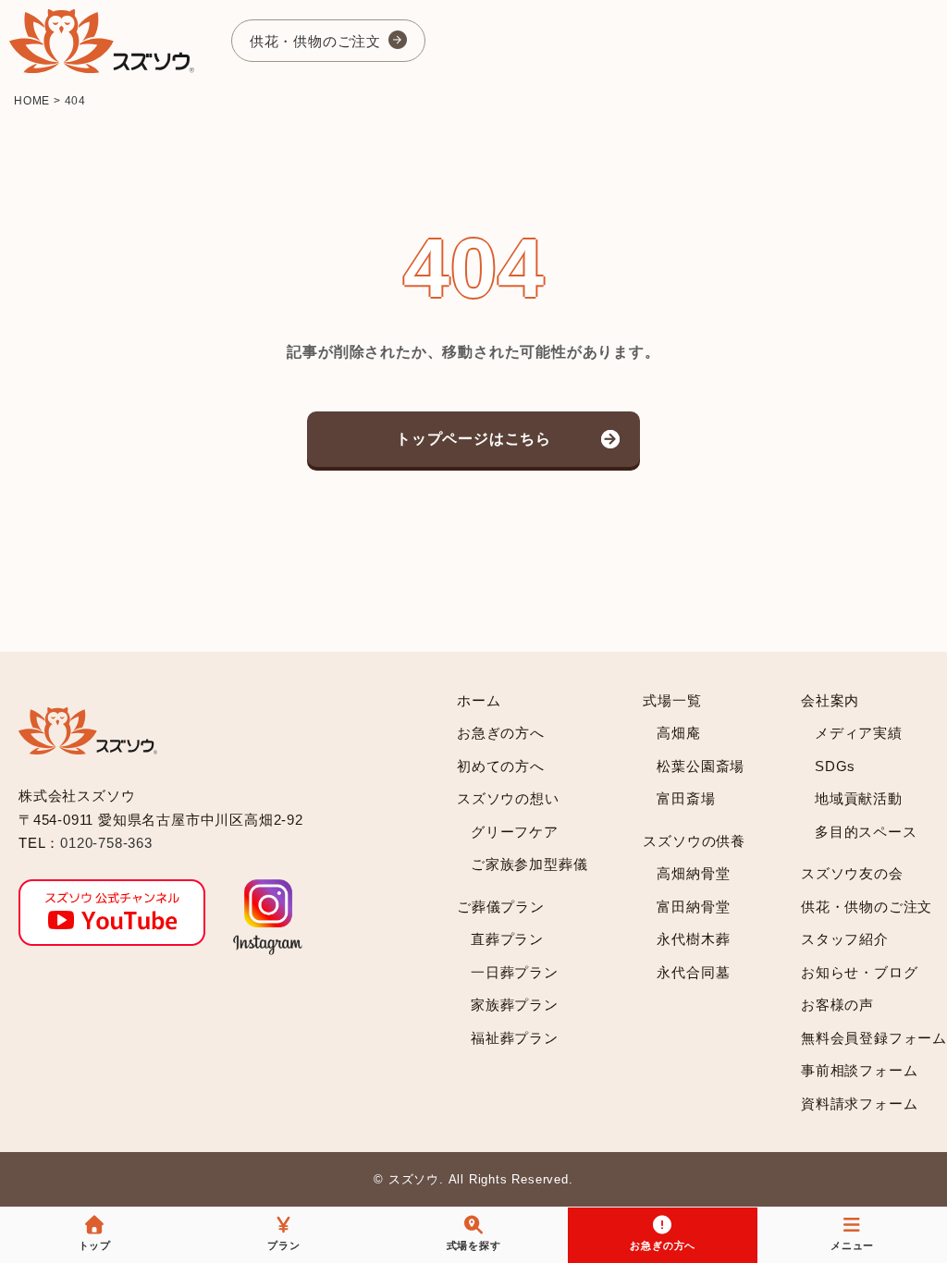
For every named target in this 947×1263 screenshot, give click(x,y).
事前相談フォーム (859, 1070)
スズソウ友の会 (852, 873)
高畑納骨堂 (693, 873)
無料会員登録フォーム (874, 1038)
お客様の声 (837, 1004)
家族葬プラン (515, 1004)
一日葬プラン (515, 972)
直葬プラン (507, 939)
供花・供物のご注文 (315, 41)
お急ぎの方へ (501, 733)
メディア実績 (859, 733)
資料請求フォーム (859, 1103)
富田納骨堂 (693, 906)
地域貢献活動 (859, 798)
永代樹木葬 (693, 939)
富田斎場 (686, 798)
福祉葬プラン (515, 1038)
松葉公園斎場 (700, 766)
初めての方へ (501, 766)
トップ (95, 1245)
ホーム (478, 700)
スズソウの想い (508, 798)
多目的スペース (866, 832)
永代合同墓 (693, 972)
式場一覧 (672, 700)
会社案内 (830, 700)
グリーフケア (515, 832)
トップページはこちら (473, 439)
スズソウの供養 (694, 841)
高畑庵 (678, 733)
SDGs (835, 766)
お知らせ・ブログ (859, 972)
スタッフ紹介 (845, 939)
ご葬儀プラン (501, 906)
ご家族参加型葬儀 (529, 864)
